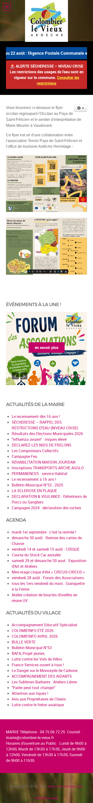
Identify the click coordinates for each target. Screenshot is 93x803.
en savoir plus (46, 347)
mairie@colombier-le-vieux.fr (30, 737)
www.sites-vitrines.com (65, 786)
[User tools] (80, 108)
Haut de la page (46, 798)
